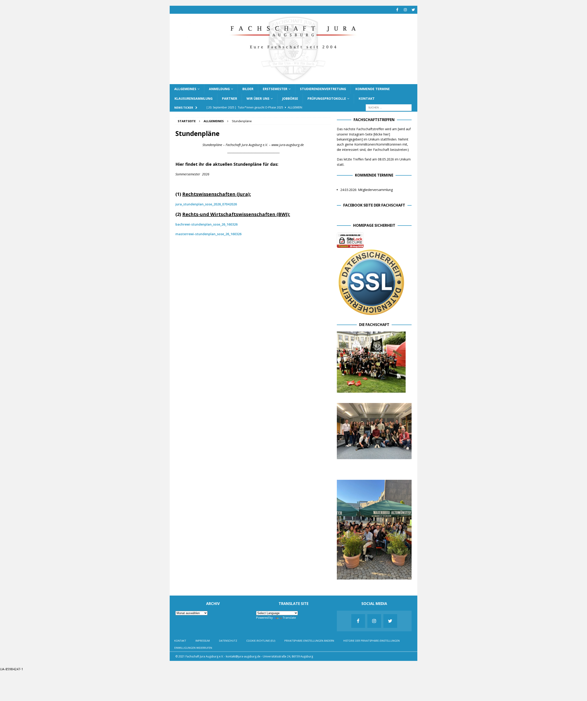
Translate (289, 617)
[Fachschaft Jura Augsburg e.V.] (293, 81)
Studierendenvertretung (323, 89)
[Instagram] (405, 10)
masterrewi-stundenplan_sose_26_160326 (208, 234)
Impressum (202, 640)
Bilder (247, 89)
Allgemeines (185, 89)
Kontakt (367, 98)
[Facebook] (397, 10)
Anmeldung (219, 89)
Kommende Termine (372, 89)
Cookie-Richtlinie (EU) (260, 640)
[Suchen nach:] (389, 107)
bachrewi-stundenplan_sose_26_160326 (206, 224)
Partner (229, 98)
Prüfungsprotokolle (326, 98)
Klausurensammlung (193, 98)
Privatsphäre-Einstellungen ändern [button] (309, 640)
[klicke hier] (382, 134)
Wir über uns (257, 98)
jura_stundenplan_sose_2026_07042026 (206, 204)
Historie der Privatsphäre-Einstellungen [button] (371, 640)
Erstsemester (275, 89)
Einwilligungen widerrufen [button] (193, 647)
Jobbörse (290, 98)
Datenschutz (228, 640)
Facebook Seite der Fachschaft (374, 205)
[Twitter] (413, 10)
